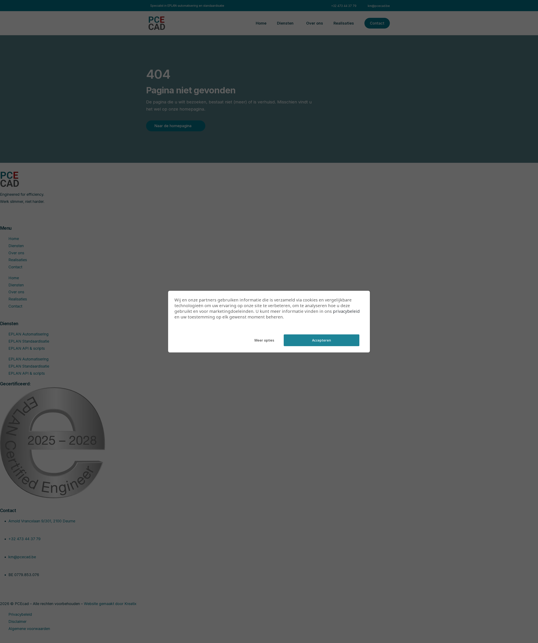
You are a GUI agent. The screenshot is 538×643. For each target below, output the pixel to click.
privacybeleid (346, 311)
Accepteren (321, 340)
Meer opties (264, 340)
